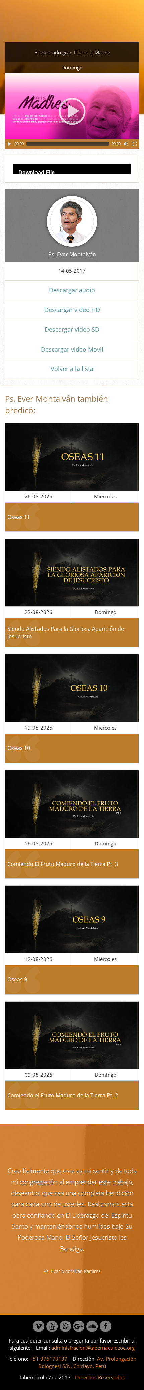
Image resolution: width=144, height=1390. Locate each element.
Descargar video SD (72, 329)
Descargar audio (72, 290)
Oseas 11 (18, 517)
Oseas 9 (17, 979)
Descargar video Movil (72, 349)
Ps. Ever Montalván (72, 254)
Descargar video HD (72, 309)
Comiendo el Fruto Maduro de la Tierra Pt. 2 (62, 1095)
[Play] (9, 144)
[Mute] (126, 144)
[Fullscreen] (134, 144)
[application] (72, 111)
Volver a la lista (72, 369)
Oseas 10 (18, 748)
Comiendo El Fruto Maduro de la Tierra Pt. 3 (62, 864)
